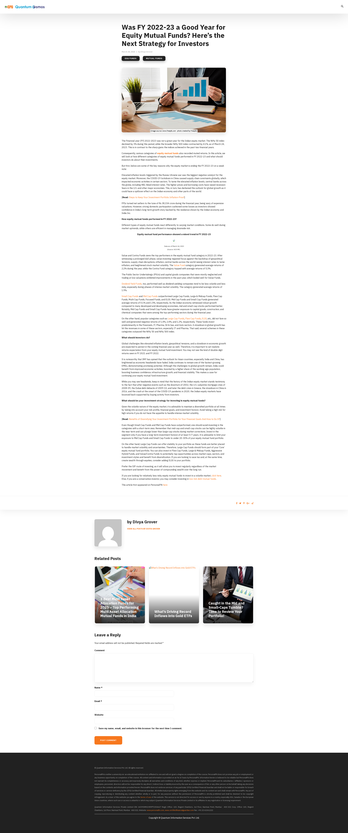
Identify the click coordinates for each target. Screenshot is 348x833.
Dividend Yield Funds (132, 283)
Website (98, 714)
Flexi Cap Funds (193, 318)
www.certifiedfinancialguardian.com (179, 810)
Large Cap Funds (176, 318)
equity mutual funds (168, 153)
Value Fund (179, 265)
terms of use (146, 797)
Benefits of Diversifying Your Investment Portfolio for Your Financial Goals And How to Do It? (174, 419)
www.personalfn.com (155, 810)
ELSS (204, 318)
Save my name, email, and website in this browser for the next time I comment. (140, 728)
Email (98, 701)
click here (216, 475)
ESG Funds (130, 58)
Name (98, 687)
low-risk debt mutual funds (202, 479)
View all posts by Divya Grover (143, 529)
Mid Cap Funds (150, 296)
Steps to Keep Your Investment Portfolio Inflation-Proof (156, 197)
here (165, 484)
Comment (99, 650)
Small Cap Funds (130, 296)
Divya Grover (147, 52)
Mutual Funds (154, 58)
